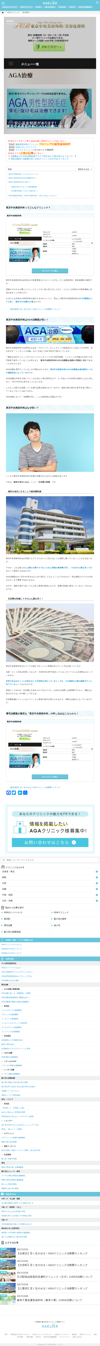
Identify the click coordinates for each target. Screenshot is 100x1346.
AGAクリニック (26, 7)
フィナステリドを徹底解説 (11, 1010)
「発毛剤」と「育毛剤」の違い (13, 1108)
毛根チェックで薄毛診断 (10, 1095)
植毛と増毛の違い (8, 1044)
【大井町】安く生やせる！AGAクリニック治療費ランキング (52, 1265)
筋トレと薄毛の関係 (9, 1184)
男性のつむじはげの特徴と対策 (13, 1211)
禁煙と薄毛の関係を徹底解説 (12, 1180)
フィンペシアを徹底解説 (10, 1032)
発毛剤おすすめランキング (11, 949)
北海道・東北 (8, 871)
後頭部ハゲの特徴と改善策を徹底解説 (15, 1233)
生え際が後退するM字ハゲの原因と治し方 (17, 1203)
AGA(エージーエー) (9, 7)
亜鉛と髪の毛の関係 (9, 1142)
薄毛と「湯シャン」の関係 (11, 1129)
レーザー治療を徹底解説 (10, 1074)
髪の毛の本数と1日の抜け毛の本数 (14, 1082)
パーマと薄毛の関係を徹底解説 (13, 1176)
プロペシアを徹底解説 (9, 1014)
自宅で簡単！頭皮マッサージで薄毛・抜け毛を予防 (20, 1150)
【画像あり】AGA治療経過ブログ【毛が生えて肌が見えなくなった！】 (43, 156)
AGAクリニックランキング (11, 945)
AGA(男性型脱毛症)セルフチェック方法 (16, 976)
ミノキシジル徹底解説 (9, 1019)
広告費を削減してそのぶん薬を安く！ (25, 191)
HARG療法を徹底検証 (9, 1057)
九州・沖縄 (7, 901)
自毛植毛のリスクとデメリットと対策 (15, 1049)
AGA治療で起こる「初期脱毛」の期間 (15, 993)
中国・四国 (7, 895)
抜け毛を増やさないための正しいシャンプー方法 (20, 1125)
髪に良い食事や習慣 (9, 1159)
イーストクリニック (24, 150)
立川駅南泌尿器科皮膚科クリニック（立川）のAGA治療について (55, 1276)
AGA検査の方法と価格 (10, 980)
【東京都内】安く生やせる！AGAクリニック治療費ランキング (34, 309)
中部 (4, 883)
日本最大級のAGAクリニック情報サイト (50, 1322)
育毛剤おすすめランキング (11, 953)
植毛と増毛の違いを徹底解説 (12, 1167)
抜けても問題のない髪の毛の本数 (14, 1237)
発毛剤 (38, 7)
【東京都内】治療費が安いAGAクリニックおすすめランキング (39, 159)
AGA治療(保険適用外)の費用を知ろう (15, 997)
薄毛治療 (62, 7)
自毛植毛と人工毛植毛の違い (12, 1040)
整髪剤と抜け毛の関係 (9, 1188)
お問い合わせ (77, 1337)
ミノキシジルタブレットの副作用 (14, 1023)
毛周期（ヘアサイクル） (10, 1091)
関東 (4, 877)
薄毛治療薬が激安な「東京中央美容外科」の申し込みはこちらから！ (33, 196)
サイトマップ (64, 1337)
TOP (5, 1334)
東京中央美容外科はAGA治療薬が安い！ (23, 178)
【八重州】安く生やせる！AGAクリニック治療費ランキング (52, 1288)
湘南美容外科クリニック (27, 144)
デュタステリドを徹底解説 (11, 1027)
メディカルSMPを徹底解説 (11, 1065)
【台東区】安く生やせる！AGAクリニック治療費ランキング (52, 1253)
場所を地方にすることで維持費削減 (24, 187)
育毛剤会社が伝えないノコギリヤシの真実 (17, 1116)
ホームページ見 (50, 271)
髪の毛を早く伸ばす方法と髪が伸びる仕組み (18, 1087)
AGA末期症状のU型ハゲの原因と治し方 (16, 1224)
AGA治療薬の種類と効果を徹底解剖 (15, 1002)
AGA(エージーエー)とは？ (11, 968)
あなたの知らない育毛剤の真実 (13, 1112)
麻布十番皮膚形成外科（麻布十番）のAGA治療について (49, 1300)
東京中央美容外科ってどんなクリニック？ (24, 174)
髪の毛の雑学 (50, 7)
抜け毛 (72, 7)
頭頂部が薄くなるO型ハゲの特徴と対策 (16, 1216)
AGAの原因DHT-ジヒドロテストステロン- (17, 972)
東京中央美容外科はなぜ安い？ (20, 182)
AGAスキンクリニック (25, 147)
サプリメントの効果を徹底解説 (13, 1138)
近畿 (4, 889)
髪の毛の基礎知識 (85, 7)
